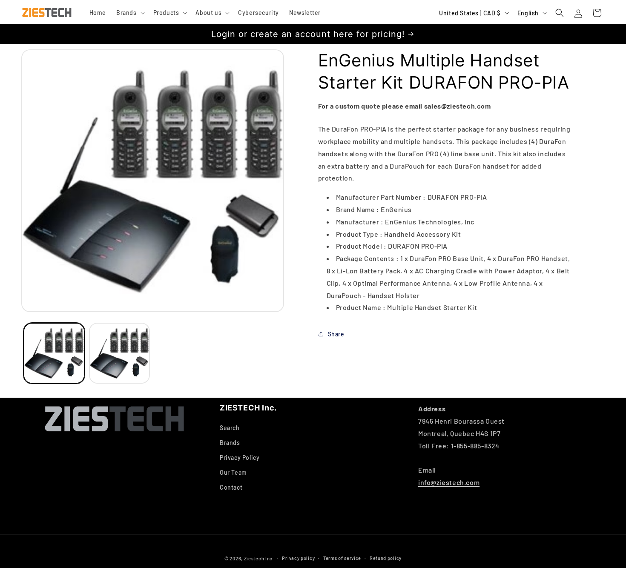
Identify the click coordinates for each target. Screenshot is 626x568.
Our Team (233, 472)
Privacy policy (298, 558)
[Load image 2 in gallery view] (119, 353)
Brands (230, 442)
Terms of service (342, 558)
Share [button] (336, 333)
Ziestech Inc (258, 558)
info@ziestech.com (449, 482)
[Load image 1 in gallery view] (54, 353)
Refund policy (386, 558)
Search (230, 427)
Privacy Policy (239, 457)
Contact (231, 487)
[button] (129, 13)
